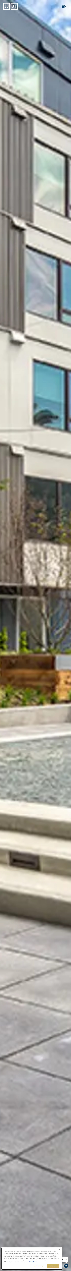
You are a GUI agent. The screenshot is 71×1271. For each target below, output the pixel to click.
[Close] (59, 1249)
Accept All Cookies (53, 1266)
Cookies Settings (38, 1266)
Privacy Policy (33, 1261)
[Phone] (64, 6)
